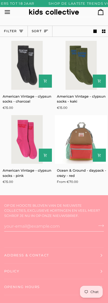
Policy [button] (11, 271)
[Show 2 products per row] (103, 31)
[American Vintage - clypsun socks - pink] (27, 139)
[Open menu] (12, 12)
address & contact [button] (26, 255)
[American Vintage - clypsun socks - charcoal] (27, 65)
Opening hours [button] (22, 287)
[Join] (99, 225)
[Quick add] (45, 81)
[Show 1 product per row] (95, 31)
